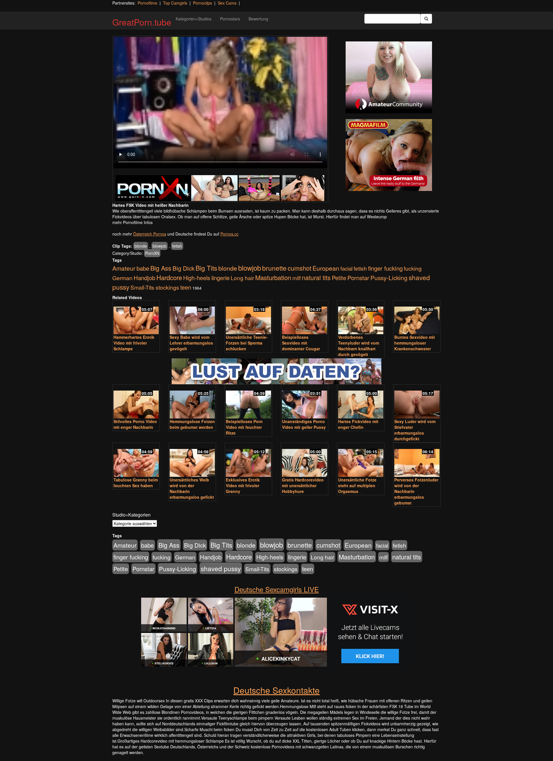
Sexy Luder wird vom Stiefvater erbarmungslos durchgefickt (414, 429)
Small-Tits (142, 287)
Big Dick (183, 268)
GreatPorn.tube (141, 22)
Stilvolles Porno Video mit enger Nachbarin (135, 424)
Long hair (242, 278)
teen (185, 287)
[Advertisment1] (389, 77)
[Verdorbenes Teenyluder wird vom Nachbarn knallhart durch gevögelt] (360, 317)
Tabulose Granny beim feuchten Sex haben (135, 482)
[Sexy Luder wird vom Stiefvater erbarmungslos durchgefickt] (417, 401)
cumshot (299, 267)
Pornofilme (147, 3)
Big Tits (206, 267)
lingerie (220, 278)
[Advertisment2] (389, 155)
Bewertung (258, 19)
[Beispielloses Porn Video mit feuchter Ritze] (248, 401)
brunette (274, 267)
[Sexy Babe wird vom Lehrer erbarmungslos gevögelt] (192, 317)
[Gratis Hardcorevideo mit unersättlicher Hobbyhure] (304, 460)
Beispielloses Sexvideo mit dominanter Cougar (301, 342)
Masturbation (273, 277)
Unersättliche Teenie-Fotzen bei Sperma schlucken (247, 342)
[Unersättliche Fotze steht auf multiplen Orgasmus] (360, 460)
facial (346, 268)
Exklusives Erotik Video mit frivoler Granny (243, 485)
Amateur (123, 268)
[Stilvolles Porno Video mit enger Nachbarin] (136, 401)
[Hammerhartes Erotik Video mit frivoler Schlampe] (136, 317)
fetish (177, 246)
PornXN (152, 253)
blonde (141, 246)
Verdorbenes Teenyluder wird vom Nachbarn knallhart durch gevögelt (358, 345)
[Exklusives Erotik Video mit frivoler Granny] (248, 460)
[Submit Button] (426, 19)
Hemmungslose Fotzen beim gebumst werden (192, 424)
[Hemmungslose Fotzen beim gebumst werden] (192, 401)
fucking (413, 268)
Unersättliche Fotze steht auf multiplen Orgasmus (357, 485)
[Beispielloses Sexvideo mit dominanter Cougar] (304, 317)
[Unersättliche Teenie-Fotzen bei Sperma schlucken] (248, 317)
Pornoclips (202, 3)
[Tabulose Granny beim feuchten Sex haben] (136, 460)
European (326, 268)
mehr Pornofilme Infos (132, 222)
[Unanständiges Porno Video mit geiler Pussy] (304, 401)
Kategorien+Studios (193, 19)
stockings (167, 287)
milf (296, 278)
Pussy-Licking (389, 277)
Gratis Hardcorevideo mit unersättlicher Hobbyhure (303, 485)
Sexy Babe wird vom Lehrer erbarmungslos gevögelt (191, 342)
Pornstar (358, 278)
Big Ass (160, 267)
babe (143, 268)
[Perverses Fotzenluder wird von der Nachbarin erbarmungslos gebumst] (417, 460)
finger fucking (385, 268)
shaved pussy (221, 568)
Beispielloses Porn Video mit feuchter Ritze (244, 427)
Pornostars (230, 19)
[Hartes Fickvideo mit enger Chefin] (360, 401)
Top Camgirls (175, 3)
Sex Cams (227, 3)
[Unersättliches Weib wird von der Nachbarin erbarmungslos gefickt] (192, 460)
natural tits (316, 277)
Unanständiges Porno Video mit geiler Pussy (304, 424)
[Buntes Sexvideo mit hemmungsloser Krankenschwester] (417, 317)
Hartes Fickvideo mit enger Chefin (358, 424)
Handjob (144, 278)
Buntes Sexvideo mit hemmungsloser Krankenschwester (414, 342)
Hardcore (169, 277)
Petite (339, 278)
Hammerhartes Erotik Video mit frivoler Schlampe (133, 342)
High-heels (196, 278)
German (122, 278)
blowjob (159, 246)
